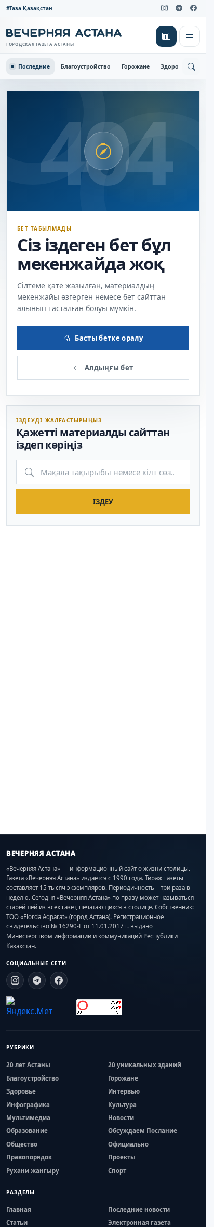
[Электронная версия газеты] (166, 36)
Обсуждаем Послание (142, 1131)
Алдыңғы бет (109, 367)
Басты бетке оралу (109, 338)
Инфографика (28, 1105)
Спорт (117, 1171)
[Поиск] (191, 66)
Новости (121, 1118)
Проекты (122, 1157)
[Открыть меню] (189, 36)
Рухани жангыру (32, 1171)
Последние (34, 66)
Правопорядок (29, 1157)
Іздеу (103, 501)
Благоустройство (86, 66)
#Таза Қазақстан (29, 8)
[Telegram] (178, 8)
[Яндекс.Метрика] (29, 1006)
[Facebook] (193, 8)
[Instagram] (164, 8)
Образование (27, 1131)
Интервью (124, 1091)
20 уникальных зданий (144, 1065)
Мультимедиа (28, 1118)
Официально (128, 1144)
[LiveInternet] (64, 1007)
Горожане (136, 66)
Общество (21, 1144)
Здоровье (174, 66)
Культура (122, 1105)
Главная (18, 1209)
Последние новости (139, 1209)
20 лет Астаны (28, 1065)
